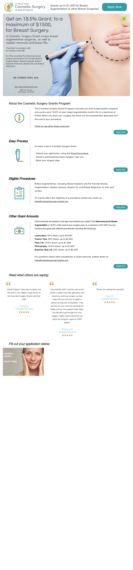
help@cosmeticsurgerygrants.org (51, 201)
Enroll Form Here (79, 153)
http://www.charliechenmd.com (26, 87)
